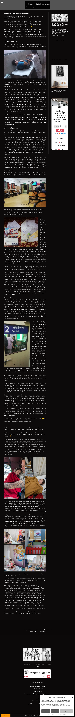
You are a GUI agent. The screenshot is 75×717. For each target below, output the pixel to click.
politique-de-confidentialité (37, 704)
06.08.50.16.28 (37, 691)
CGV (37, 699)
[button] (72, 697)
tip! (48, 677)
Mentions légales (37, 700)
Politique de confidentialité (61, 714)
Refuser (55, 711)
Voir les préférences (66, 711)
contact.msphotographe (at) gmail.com (37, 694)
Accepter (45, 711)
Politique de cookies (51, 714)
